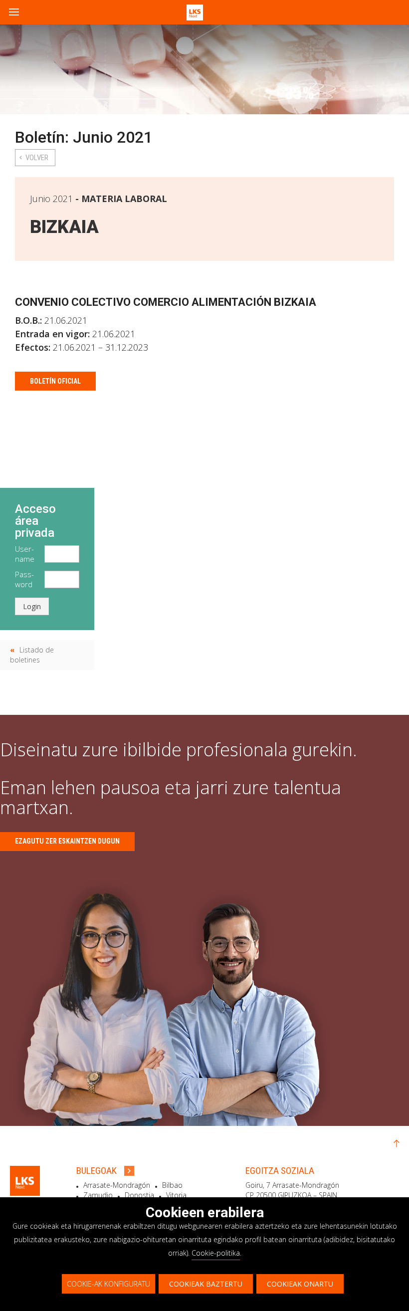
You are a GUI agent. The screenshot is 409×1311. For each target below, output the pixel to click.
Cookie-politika (216, 1253)
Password (24, 579)
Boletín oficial (55, 381)
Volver (36, 157)
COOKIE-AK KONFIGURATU (108, 1284)
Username (24, 554)
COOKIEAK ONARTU (300, 1284)
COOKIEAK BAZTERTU (205, 1284)
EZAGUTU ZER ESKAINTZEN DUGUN (67, 841)
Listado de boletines (32, 654)
